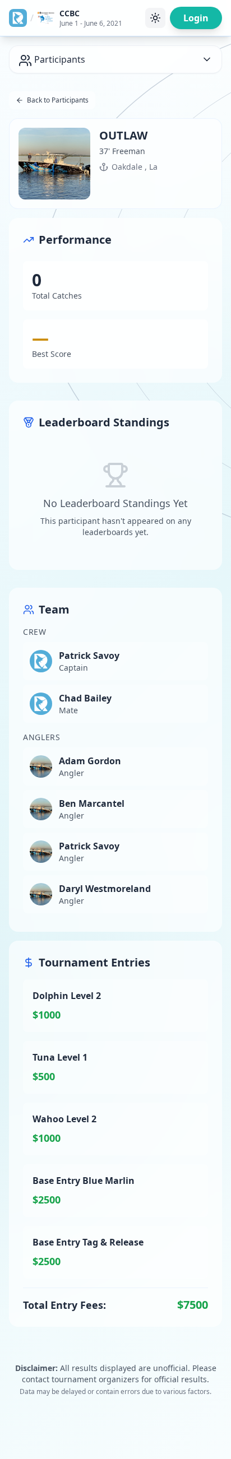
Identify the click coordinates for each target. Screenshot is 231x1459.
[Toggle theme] (155, 18)
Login (196, 18)
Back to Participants (58, 100)
